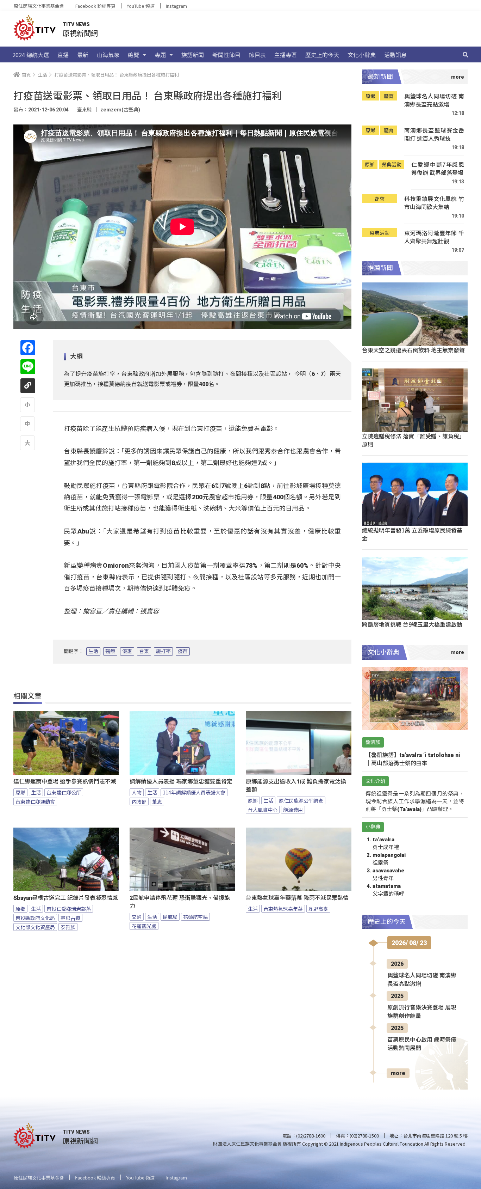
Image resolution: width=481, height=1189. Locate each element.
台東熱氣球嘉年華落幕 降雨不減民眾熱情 (297, 898)
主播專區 (285, 54)
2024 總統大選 (30, 54)
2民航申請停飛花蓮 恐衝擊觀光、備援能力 (180, 902)
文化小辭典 (362, 54)
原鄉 (20, 792)
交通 (137, 916)
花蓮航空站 (195, 916)
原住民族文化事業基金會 (39, 5)
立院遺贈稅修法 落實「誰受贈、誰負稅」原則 (413, 440)
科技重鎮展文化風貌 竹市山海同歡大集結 (434, 203)
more (398, 1073)
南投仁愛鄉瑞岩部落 (68, 908)
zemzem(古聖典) (120, 109)
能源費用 (293, 809)
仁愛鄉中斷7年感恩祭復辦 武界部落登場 (437, 168)
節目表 (257, 54)
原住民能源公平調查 (301, 800)
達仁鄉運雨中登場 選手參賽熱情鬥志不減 (64, 781)
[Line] (27, 366)
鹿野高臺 (318, 908)
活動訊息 (395, 54)
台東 (144, 651)
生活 (93, 651)
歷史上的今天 (322, 54)
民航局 (170, 916)
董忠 (157, 801)
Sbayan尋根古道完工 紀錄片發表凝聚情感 (65, 898)
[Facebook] (27, 347)
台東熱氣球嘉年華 (283, 908)
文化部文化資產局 (35, 927)
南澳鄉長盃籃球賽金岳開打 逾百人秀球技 (434, 134)
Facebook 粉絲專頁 (95, 5)
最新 (82, 54)
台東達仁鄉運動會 (35, 801)
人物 (137, 792)
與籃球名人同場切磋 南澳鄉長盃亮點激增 (434, 100)
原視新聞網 (80, 33)
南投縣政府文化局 (35, 917)
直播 (63, 54)
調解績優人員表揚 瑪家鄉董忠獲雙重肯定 (181, 781)
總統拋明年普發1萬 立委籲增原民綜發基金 (412, 534)
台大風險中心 (262, 809)
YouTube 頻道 (141, 5)
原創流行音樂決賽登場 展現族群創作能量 (421, 1011)
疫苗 (183, 651)
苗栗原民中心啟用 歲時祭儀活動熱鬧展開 (421, 1043)
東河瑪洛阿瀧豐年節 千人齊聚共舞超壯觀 (434, 237)
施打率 (163, 651)
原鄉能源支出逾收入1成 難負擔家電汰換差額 (296, 785)
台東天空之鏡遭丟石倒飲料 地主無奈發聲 (413, 350)
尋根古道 (70, 917)
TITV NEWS (76, 24)
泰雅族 (68, 927)
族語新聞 (192, 54)
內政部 (139, 801)
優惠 (127, 651)
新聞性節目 (226, 54)
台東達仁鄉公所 (63, 792)
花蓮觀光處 (144, 925)
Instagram (176, 5)
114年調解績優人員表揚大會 (194, 792)
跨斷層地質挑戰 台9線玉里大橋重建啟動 (412, 624)
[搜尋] (465, 54)
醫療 (110, 651)
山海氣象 (108, 54)
